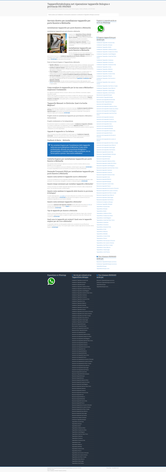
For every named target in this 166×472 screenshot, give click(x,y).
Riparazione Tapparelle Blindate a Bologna (106, 154)
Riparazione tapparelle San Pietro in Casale (106, 193)
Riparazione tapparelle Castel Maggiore (106, 165)
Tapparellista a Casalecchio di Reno (105, 215)
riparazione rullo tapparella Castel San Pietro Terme (82, 340)
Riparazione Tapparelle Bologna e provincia (106, 261)
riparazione (79, 78)
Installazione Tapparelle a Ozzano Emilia (106, 73)
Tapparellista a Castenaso (102, 222)
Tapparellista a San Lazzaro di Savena (105, 243)
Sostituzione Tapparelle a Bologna (104, 204)
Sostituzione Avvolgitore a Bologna (105, 202)
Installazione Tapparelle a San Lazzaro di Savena (82, 313)
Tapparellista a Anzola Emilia (103, 206)
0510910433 (54, 59)
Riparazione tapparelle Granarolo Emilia (106, 174)
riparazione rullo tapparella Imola (104, 124)
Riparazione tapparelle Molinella (104, 181)
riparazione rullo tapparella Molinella (105, 128)
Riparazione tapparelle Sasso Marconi (105, 195)
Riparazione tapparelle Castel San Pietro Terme (107, 168)
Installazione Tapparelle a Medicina (105, 69)
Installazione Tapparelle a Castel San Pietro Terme (82, 292)
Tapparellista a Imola (101, 229)
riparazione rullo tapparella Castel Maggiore (106, 111)
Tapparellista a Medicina (102, 231)
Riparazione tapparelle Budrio (103, 158)
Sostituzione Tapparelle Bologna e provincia (107, 264)
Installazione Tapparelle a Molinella (104, 71)
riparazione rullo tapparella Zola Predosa (106, 149)
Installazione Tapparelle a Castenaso (105, 60)
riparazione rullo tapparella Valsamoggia (106, 147)
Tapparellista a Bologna (102, 208)
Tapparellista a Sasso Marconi (103, 247)
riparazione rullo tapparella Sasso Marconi (106, 145)
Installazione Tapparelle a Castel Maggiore (106, 54)
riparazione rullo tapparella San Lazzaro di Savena (82, 361)
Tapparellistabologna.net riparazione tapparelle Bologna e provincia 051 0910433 (78, 5)
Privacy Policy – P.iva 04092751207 (112, 468)
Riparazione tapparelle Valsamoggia (105, 197)
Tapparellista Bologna (101, 266)
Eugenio (67, 206)
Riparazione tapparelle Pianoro (104, 186)
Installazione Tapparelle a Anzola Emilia (105, 42)
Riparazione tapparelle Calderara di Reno (106, 161)
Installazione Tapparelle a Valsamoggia (105, 90)
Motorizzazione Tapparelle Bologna (105, 97)
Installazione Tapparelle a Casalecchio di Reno (107, 51)
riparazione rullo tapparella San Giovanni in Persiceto (82, 359)
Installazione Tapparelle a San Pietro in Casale (107, 86)
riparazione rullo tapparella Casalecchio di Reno (107, 108)
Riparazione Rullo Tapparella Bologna (105, 102)
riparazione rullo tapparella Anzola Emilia (106, 99)
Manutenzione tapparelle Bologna (104, 95)
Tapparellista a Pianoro (102, 238)
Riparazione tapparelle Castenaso (104, 170)
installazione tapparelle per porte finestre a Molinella (69, 28)
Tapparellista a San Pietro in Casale (105, 245)
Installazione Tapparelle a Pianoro (104, 76)
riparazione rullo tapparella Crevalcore (105, 119)
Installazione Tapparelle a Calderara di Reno (107, 49)
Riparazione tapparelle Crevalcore (104, 172)
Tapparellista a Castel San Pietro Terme (106, 220)
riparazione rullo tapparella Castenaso (105, 117)
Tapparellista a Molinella (102, 233)
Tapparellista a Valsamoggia (103, 249)
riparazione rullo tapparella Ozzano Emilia (106, 130)
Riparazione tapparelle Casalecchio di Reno (106, 163)
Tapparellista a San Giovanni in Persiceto (106, 240)
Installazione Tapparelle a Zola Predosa (106, 92)
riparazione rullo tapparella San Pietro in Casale (107, 143)
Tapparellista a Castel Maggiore (104, 218)
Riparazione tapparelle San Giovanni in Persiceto (108, 188)
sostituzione (86, 78)
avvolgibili (62, 196)
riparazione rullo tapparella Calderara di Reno (107, 106)
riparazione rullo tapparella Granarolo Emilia (106, 121)
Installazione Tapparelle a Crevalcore (105, 62)
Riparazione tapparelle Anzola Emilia (105, 152)
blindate (51, 82)
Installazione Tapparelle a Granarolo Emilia (106, 64)
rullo (89, 204)
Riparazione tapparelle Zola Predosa (105, 199)
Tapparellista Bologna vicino (103, 268)
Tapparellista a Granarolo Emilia (104, 227)
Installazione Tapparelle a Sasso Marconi (106, 88)
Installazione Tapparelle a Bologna (104, 45)
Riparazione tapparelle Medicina (104, 179)
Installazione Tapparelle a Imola (104, 67)
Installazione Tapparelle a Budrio (104, 47)
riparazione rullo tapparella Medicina (105, 126)
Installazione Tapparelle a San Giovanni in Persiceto (82, 311)
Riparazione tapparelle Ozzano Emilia (105, 183)
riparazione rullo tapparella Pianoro (104, 133)
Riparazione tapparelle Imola (103, 177)
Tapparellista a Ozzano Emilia (103, 236)
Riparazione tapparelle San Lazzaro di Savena (107, 190)
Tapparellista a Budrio (101, 211)
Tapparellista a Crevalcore (102, 224)
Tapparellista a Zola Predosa (103, 252)
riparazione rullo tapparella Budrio (104, 104)
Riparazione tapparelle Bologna (104, 156)
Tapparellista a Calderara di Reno (104, 213)
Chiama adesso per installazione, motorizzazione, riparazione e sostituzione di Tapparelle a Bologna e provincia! (73, 14)
